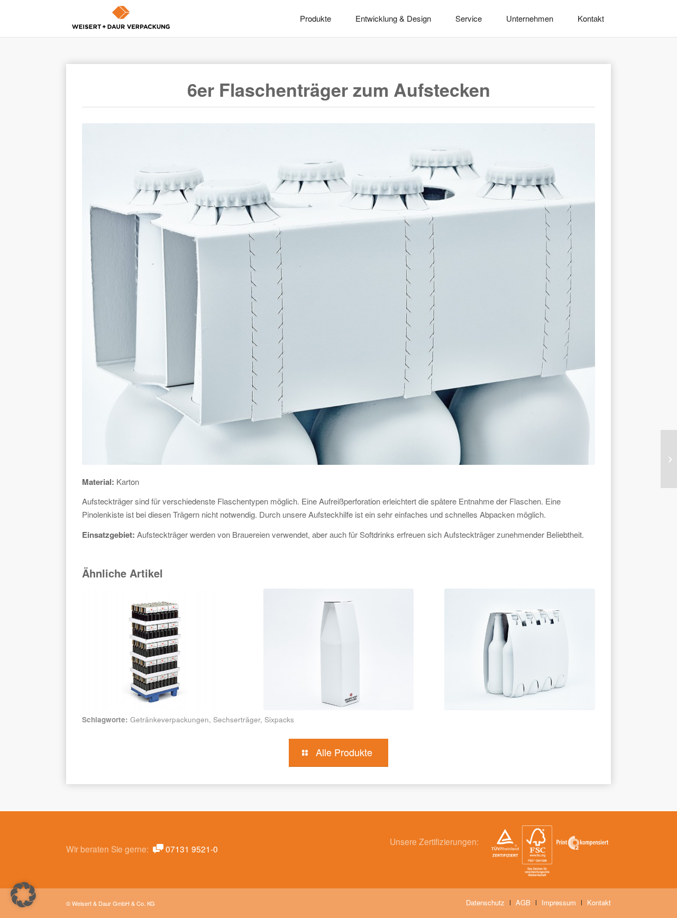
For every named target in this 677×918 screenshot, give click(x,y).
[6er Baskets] (669, 459)
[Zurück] (98, 636)
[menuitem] (315, 18)
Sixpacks (279, 719)
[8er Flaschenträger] (519, 649)
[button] (23, 894)
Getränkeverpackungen (169, 719)
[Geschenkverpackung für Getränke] (338, 649)
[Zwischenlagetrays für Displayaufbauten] (157, 649)
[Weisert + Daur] (121, 18)
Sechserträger (236, 719)
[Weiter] (579, 636)
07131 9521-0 (192, 849)
